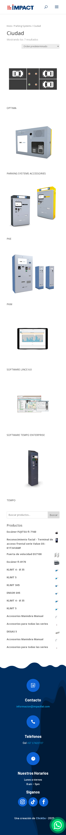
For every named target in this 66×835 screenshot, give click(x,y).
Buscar (54, 515)
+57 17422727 (35, 743)
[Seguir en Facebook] (43, 801)
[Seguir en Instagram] (22, 801)
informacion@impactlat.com (33, 706)
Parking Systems (23, 25)
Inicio (9, 25)
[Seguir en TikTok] (33, 801)
